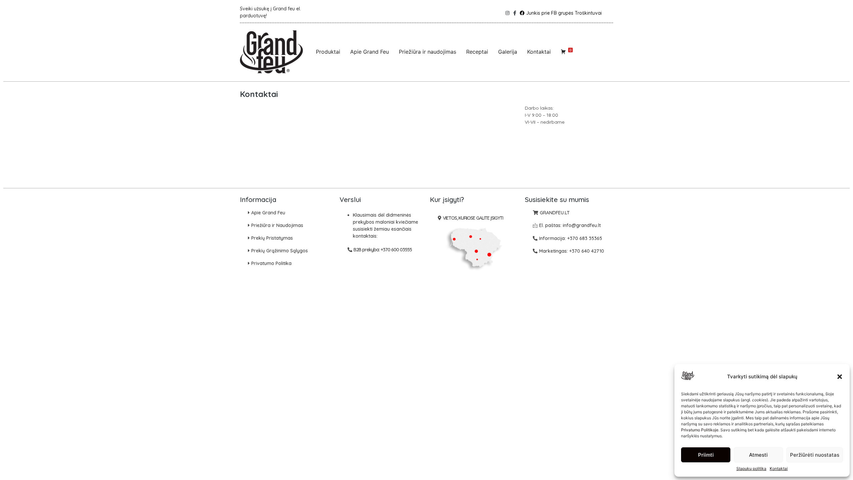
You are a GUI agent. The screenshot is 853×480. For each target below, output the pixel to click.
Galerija (507, 51)
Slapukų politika (751, 468)
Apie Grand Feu (369, 51)
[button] (839, 376)
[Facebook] (514, 11)
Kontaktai (779, 468)
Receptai (477, 51)
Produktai (328, 51)
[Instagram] (506, 11)
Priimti (706, 455)
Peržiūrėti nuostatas (814, 455)
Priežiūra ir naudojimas (427, 51)
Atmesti (758, 455)
